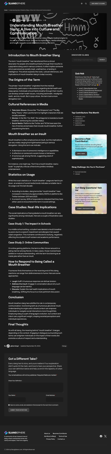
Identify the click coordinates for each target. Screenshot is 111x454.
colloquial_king (80, 116)
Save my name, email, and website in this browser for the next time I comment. (34, 405)
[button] (81, 3)
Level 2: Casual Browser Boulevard (90, 90)
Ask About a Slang (98, 3)
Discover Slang (80, 55)
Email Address (50, 395)
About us (47, 433)
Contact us (61, 439)
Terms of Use (63, 436)
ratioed (77, 174)
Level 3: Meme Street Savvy (88, 92)
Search (102, 59)
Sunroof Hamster (80, 172)
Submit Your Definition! (19, 410)
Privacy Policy (50, 439)
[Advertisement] (89, 233)
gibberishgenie (80, 125)
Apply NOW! (81, 153)
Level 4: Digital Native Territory (89, 95)
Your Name (12, 395)
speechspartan (80, 121)
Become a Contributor (60, 433)
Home (5, 10)
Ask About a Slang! (50, 436)
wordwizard (79, 119)
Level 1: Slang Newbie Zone (88, 88)
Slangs (64, 346)
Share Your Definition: (15, 381)
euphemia (78, 123)
